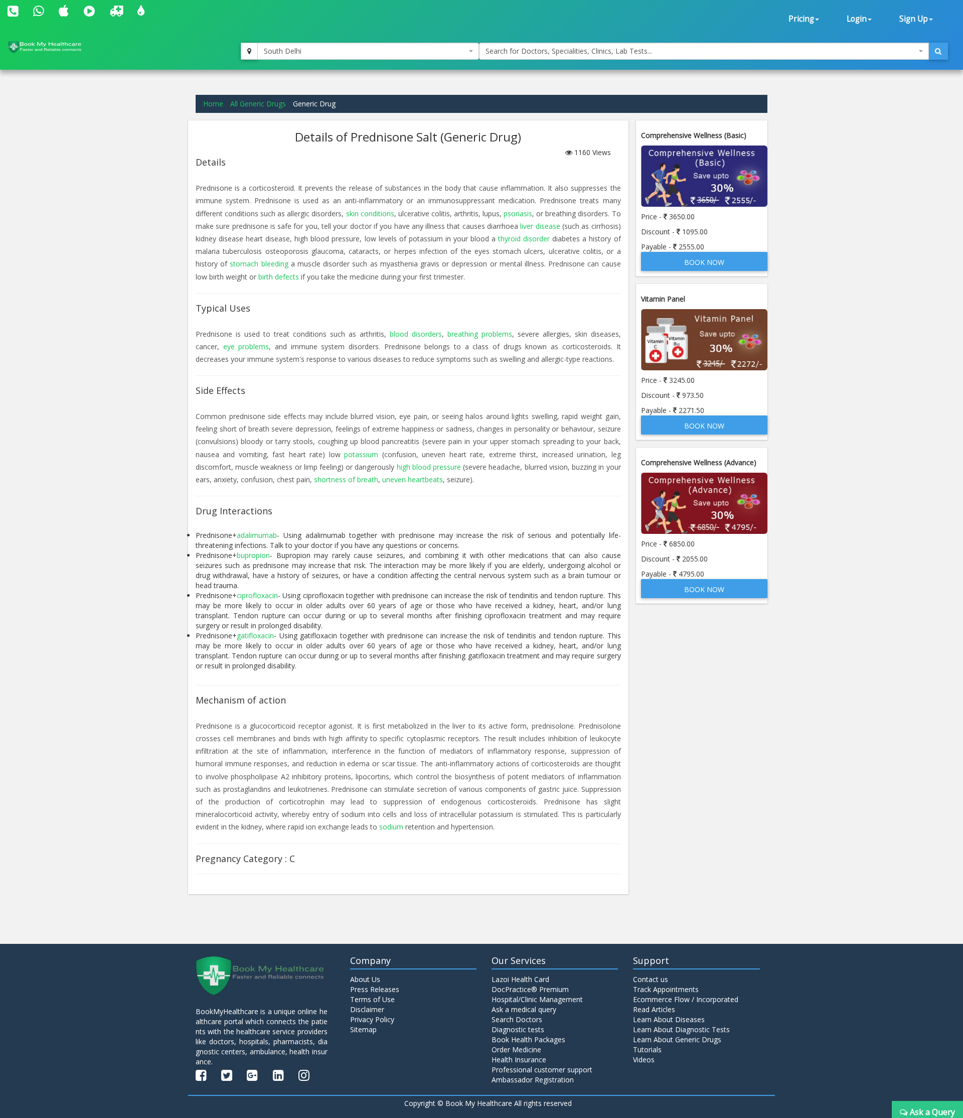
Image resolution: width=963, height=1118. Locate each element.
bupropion (253, 555)
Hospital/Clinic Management (537, 999)
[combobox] (368, 51)
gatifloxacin (255, 635)
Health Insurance (519, 1059)
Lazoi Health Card (520, 979)
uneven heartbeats (412, 479)
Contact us (650, 979)
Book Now (704, 262)
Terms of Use (372, 999)
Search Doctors (517, 1019)
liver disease (540, 226)
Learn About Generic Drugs (677, 1039)
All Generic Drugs (258, 103)
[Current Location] (249, 51)
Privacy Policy (372, 1019)
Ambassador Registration (533, 1079)
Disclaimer (367, 1009)
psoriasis (518, 213)
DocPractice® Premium (530, 989)
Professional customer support (542, 1069)
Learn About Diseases (669, 1019)
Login (857, 19)
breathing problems (479, 334)
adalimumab (257, 535)
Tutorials (647, 1049)
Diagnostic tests (518, 1029)
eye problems (246, 346)
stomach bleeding (259, 263)
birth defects (278, 277)
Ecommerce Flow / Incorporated (685, 999)
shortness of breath (346, 479)
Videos (644, 1059)
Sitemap (363, 1029)
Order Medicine (516, 1049)
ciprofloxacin (257, 595)
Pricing (801, 19)
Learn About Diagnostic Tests (681, 1029)
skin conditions (370, 213)
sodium (391, 826)
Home (213, 103)
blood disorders (416, 334)
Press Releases (374, 989)
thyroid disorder (524, 238)
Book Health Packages (528, 1039)
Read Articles (654, 1009)
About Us (365, 979)
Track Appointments (666, 989)
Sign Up (913, 19)
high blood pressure (429, 467)
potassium (361, 454)
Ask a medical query (524, 1009)
